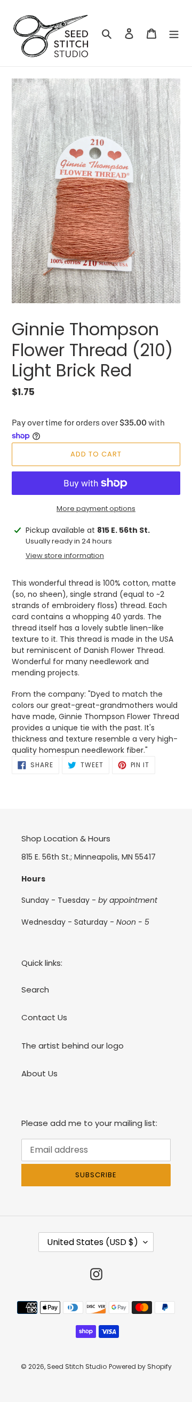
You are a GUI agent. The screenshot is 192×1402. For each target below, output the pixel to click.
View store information (65, 555)
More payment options (96, 508)
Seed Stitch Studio (77, 1366)
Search (35, 989)
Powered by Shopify (140, 1366)
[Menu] (174, 33)
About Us (39, 1073)
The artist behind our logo (72, 1045)
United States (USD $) (92, 1242)
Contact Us (44, 1017)
